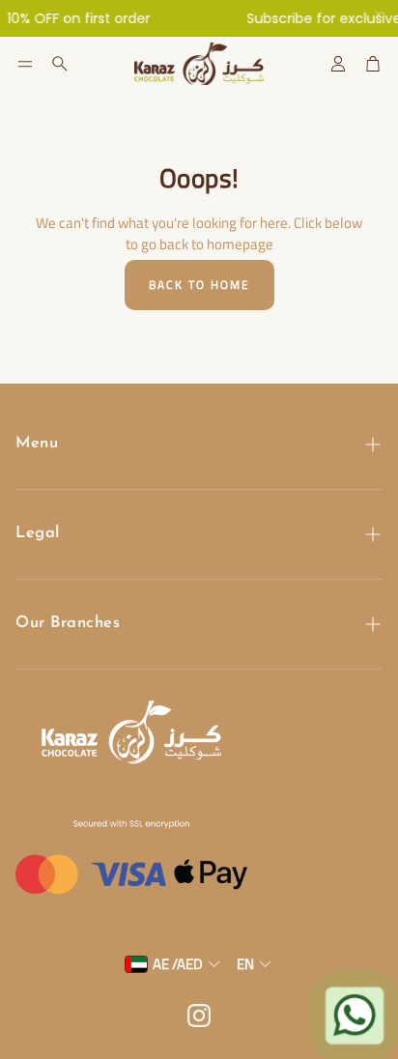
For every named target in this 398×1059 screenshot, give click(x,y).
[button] (25, 63)
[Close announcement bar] (378, 14)
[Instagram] (199, 1015)
